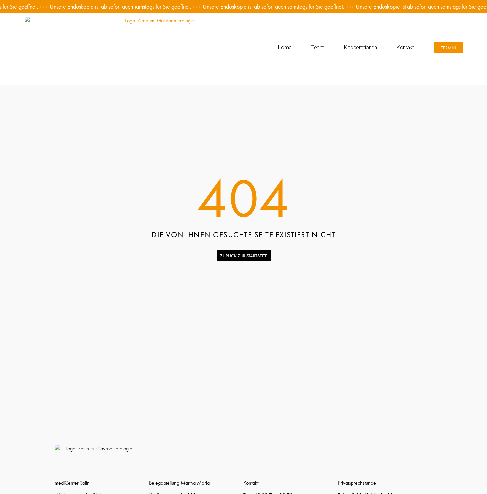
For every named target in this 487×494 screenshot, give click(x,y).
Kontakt (405, 47)
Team (317, 47)
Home (285, 47)
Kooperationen (360, 47)
